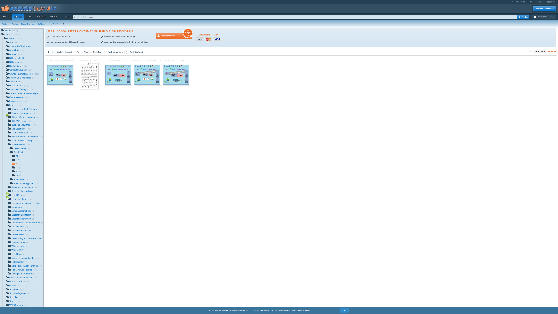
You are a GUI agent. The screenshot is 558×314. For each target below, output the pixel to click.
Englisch (41, 17)
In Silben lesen (44, 24)
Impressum (550, 2)
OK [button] (344, 310)
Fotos (66, 17)
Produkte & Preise (518, 2)
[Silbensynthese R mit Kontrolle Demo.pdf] (147, 84)
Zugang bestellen (176, 35)
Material (54, 17)
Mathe (6, 17)
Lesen (33, 24)
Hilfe (531, 2)
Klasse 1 (24, 24)
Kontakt (539, 2)
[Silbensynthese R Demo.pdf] (176, 84)
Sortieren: (530, 51)
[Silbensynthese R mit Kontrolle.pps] (60, 84)
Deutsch (18, 17)
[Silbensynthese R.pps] (118, 84)
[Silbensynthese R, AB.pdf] (88, 88)
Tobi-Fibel (56, 24)
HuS (30, 17)
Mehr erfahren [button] (304, 310)
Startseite (5, 24)
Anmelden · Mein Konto (544, 9)
